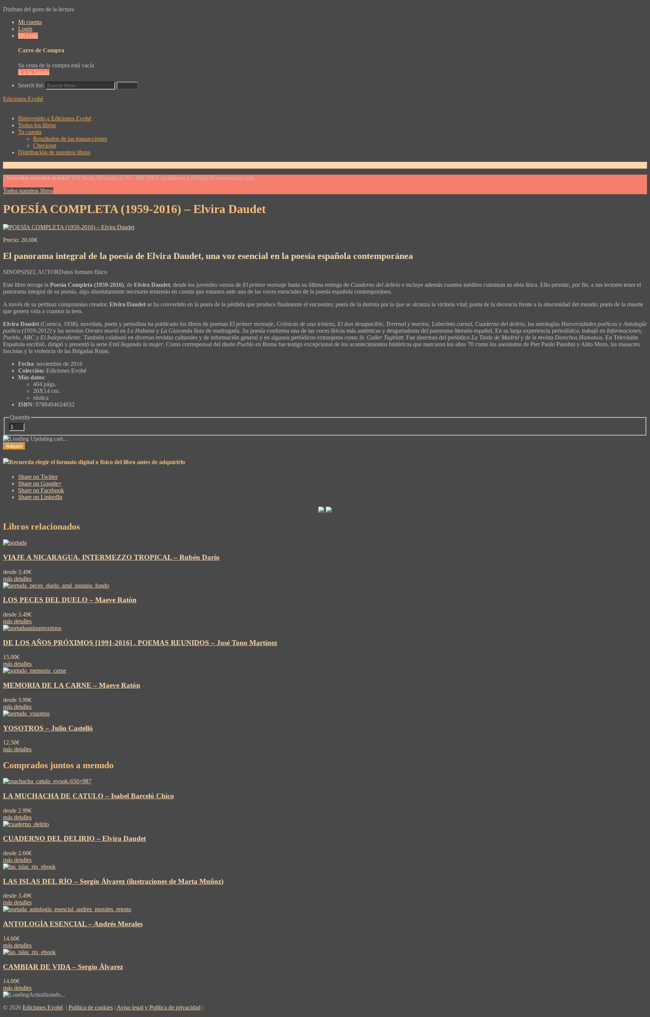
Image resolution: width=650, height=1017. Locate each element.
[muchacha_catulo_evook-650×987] (47, 781)
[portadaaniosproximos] (32, 628)
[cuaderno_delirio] (26, 824)
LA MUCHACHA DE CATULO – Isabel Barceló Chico (88, 796)
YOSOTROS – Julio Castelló (48, 728)
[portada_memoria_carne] (34, 670)
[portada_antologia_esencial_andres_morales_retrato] (67, 909)
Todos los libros (37, 125)
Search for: (31, 85)
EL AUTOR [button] (44, 272)
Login (25, 29)
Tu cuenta (29, 132)
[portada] (15, 542)
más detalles (17, 578)
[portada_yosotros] (26, 713)
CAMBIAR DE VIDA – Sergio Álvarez (63, 967)
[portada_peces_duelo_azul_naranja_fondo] (56, 585)
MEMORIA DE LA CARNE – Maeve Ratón (71, 685)
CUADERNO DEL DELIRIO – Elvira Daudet (74, 838)
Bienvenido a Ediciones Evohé (54, 118)
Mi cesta (28, 35)
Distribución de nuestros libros (54, 152)
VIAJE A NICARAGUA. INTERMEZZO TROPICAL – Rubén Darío (111, 557)
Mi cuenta (30, 22)
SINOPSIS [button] (16, 272)
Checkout (44, 145)
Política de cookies (90, 1007)
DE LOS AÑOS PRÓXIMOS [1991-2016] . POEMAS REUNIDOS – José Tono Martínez (140, 643)
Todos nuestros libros (28, 190)
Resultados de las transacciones (70, 138)
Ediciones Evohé (23, 99)
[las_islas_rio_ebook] (29, 866)
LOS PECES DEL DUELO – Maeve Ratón (70, 600)
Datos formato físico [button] (83, 272)
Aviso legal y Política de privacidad (158, 1007)
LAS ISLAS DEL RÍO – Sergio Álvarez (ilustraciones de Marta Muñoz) (113, 881)
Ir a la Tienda (33, 72)
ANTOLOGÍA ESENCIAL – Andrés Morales (73, 924)
